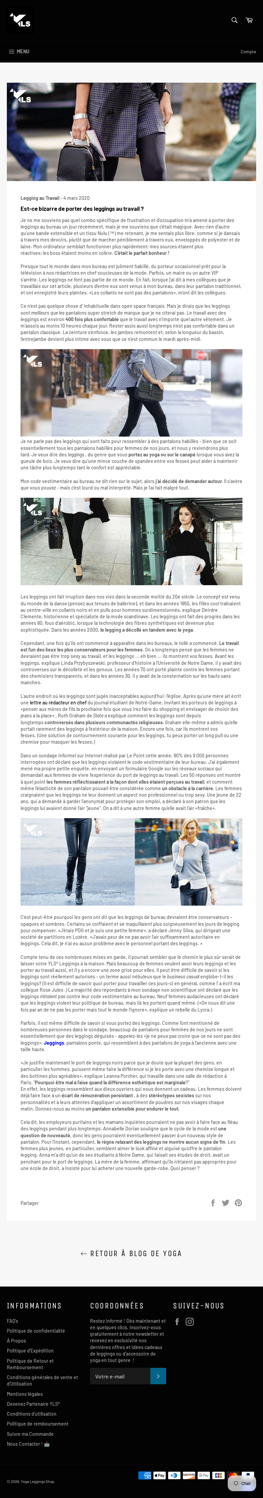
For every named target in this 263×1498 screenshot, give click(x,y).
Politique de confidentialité (36, 1331)
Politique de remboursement (37, 1424)
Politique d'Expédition (30, 1350)
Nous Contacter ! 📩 (28, 1444)
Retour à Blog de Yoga (135, 1253)
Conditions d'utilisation (32, 1414)
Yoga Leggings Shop (37, 1481)
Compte (248, 51)
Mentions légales (25, 1394)
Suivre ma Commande (30, 1434)
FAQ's (12, 1321)
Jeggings (54, 1043)
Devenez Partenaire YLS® (33, 1404)
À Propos (16, 1341)
